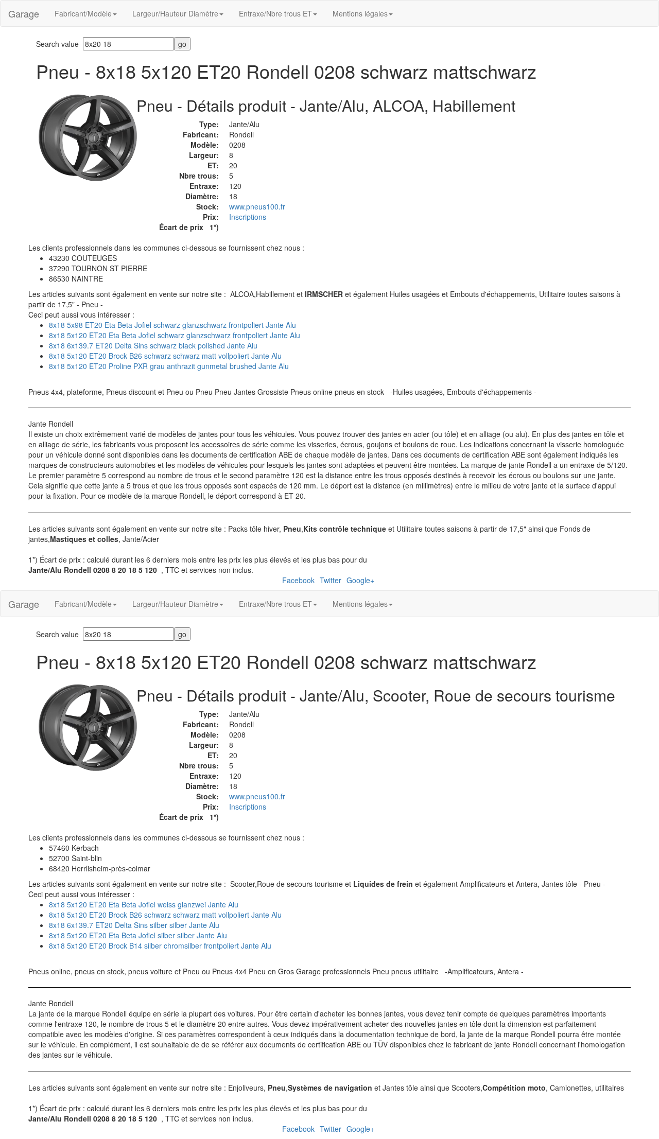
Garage (23, 13)
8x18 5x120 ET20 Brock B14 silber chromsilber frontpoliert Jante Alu (160, 945)
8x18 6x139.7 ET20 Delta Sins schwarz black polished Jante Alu (153, 345)
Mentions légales (360, 13)
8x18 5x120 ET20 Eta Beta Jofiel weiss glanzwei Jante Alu (143, 904)
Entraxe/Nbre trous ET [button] (275, 13)
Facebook (298, 580)
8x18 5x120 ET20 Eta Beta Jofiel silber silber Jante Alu (138, 935)
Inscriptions (247, 217)
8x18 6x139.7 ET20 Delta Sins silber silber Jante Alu (134, 925)
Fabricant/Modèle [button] (83, 13)
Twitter (330, 580)
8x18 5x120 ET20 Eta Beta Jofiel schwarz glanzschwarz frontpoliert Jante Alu (174, 335)
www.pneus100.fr (257, 206)
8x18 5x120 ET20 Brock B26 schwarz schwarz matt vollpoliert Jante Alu (165, 356)
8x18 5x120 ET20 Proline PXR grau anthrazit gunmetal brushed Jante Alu (169, 366)
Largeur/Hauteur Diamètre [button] (175, 13)
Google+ (360, 580)
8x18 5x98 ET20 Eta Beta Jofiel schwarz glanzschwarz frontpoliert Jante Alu (172, 325)
